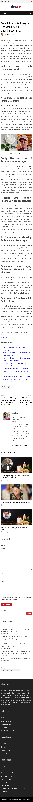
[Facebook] (27, 1)
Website (3, 589)
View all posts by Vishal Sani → (20, 445)
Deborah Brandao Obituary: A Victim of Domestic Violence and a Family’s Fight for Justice (16, 371)
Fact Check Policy (6, 785)
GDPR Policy (5, 792)
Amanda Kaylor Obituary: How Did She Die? (17, 376)
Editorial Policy (6, 779)
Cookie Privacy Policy (7, 773)
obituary (3, 20)
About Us (4, 744)
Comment (4, 548)
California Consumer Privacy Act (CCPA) (13, 788)
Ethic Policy (4, 782)
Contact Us (4, 747)
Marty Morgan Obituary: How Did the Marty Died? (15, 503)
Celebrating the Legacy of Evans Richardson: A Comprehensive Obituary (15, 477)
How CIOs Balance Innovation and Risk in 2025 (16, 658)
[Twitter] (29, 1)
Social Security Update (8, 730)
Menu (5, 13)
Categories (4, 668)
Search (3, 611)
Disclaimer (4, 753)
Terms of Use (5, 770)
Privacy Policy (5, 750)
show (10, 387)
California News (6, 718)
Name (3, 573)
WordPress (28, 799)
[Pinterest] (31, 1)
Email (3, 581)
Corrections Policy (7, 776)
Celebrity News (6, 721)
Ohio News (4, 727)
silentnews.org (14, 799)
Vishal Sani (7, 34)
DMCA (3, 767)
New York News (6, 724)
